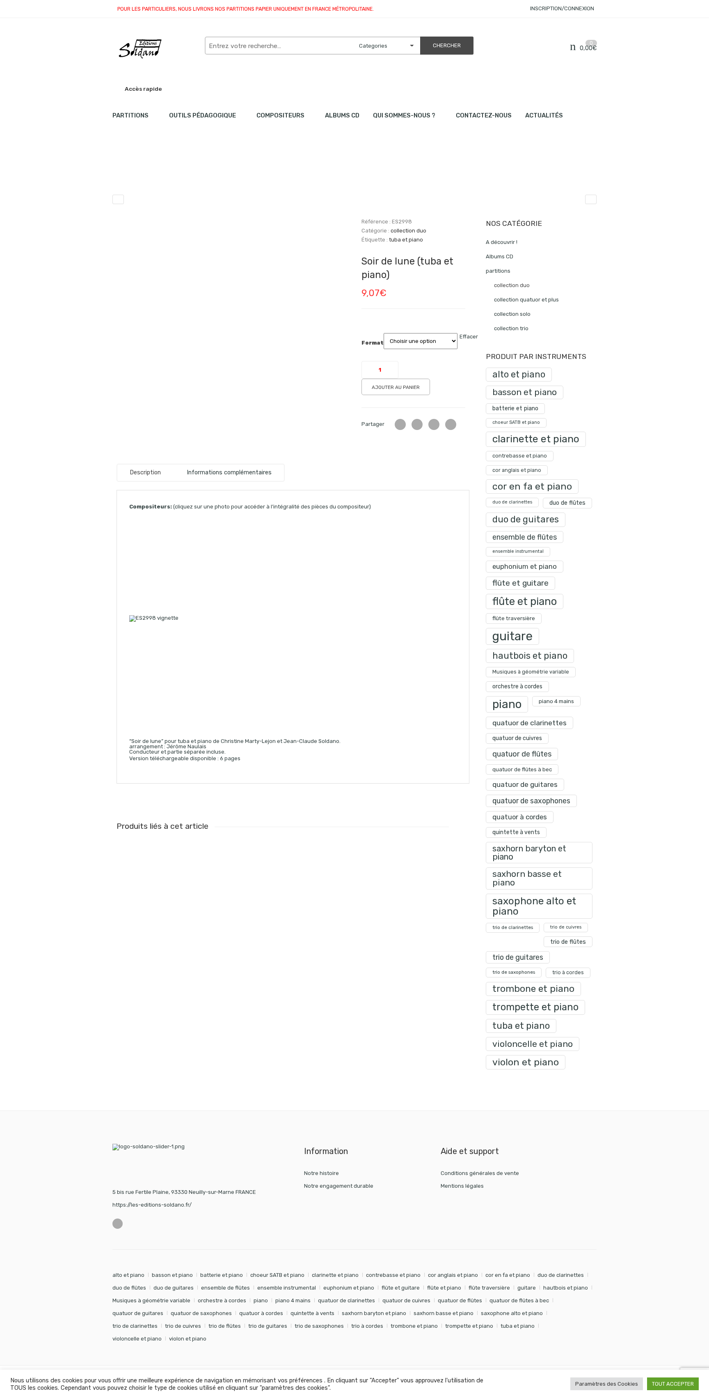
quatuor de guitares (525, 784)
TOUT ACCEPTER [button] (673, 1384)
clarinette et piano (535, 439)
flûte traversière (513, 618)
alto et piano (518, 374)
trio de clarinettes (512, 927)
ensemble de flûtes (524, 537)
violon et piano (525, 1062)
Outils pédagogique (202, 115)
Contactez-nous (484, 115)
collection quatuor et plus (526, 300)
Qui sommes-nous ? (404, 115)
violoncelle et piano (532, 1044)
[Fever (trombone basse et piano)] (591, 199)
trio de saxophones (513, 972)
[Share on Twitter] (400, 424)
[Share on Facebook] (417, 424)
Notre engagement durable (338, 1186)
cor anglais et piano (516, 470)
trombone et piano (533, 988)
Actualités (544, 115)
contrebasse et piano (519, 456)
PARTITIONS (130, 115)
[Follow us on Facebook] (117, 1224)
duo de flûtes (567, 502)
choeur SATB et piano (516, 422)
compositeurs (280, 115)
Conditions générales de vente (480, 1173)
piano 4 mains (556, 701)
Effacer (469, 336)
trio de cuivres (565, 927)
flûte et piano (524, 601)
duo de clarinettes (512, 502)
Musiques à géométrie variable (530, 672)
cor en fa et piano (532, 486)
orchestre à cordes (517, 686)
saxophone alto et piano (534, 906)
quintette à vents (516, 832)
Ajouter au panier (396, 387)
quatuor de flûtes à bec (522, 769)
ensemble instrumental (518, 551)
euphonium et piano (524, 566)
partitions (155, 173)
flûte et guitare (520, 583)
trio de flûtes (568, 941)
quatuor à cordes (519, 817)
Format (372, 342)
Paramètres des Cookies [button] (606, 1384)
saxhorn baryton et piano (529, 853)
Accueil (121, 173)
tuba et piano (406, 240)
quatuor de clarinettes (529, 722)
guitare (512, 636)
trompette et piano (535, 1007)
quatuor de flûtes (521, 754)
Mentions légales (462, 1186)
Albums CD (342, 115)
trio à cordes (568, 972)
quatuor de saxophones (531, 800)
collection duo (198, 173)
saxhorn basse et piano (527, 878)
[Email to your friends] (433, 424)
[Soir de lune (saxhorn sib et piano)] (118, 199)
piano (506, 704)
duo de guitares (525, 519)
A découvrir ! (501, 242)
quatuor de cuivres (517, 738)
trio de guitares (517, 957)
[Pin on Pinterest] (450, 424)
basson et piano (524, 392)
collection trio (511, 328)
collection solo (512, 314)
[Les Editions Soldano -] (154, 49)
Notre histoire (321, 1173)
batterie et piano (515, 408)
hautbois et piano (529, 655)
